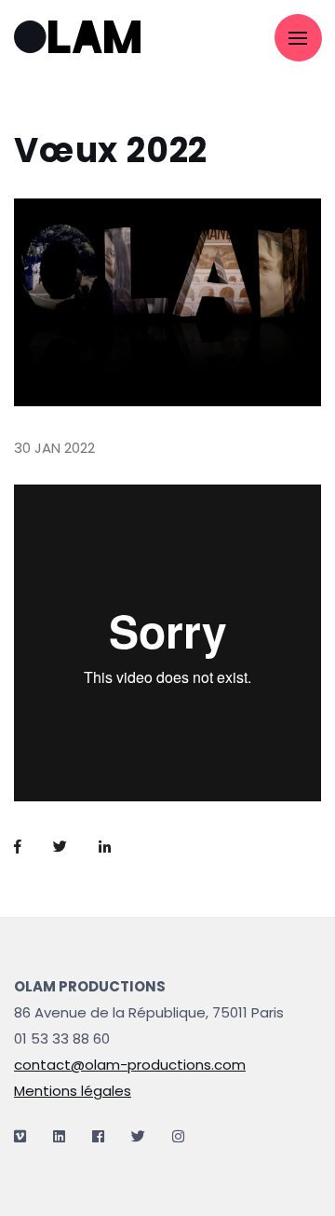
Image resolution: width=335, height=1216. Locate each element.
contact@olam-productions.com (130, 1064)
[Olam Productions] (88, 38)
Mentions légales (72, 1090)
